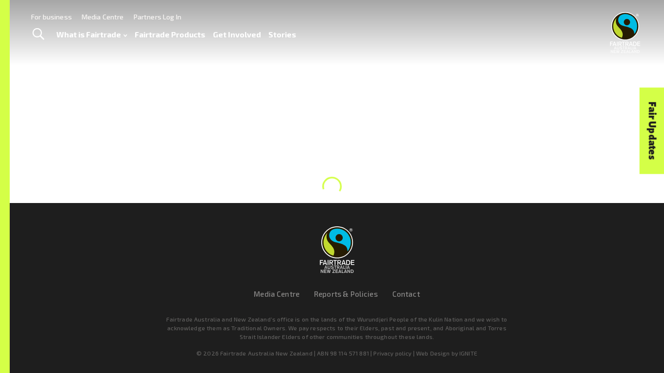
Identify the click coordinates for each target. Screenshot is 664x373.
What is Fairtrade (88, 34)
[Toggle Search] (38, 34)
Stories (282, 34)
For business (51, 17)
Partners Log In (157, 17)
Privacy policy (392, 353)
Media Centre (103, 17)
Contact (406, 293)
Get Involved (237, 34)
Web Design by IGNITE (446, 353)
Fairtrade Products (170, 34)
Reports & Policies (346, 293)
